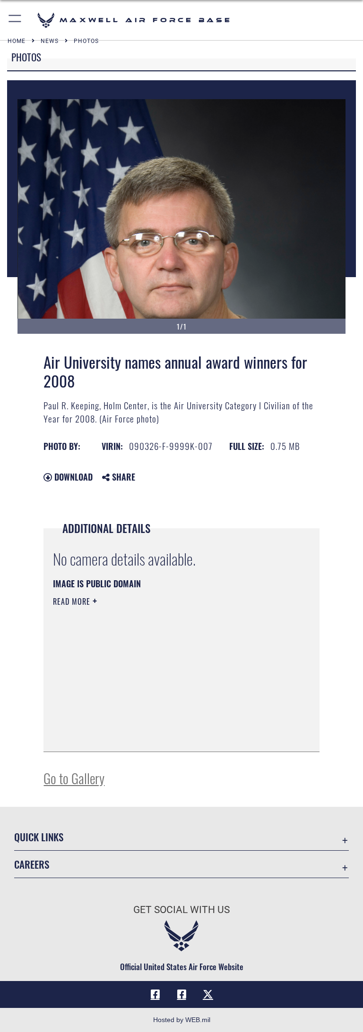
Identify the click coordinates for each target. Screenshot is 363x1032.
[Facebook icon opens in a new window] (155, 994)
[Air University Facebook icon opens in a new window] (181, 994)
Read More (73, 601)
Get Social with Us (181, 909)
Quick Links (38, 836)
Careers (31, 864)
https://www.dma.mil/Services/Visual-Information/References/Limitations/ (164, 674)
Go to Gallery (73, 778)
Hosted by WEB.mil (181, 1020)
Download (72, 477)
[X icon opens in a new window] (208, 994)
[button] (15, 20)
